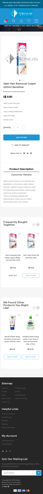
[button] (19, 80)
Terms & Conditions (8, 414)
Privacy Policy (6, 417)
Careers (4, 391)
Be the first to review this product (14, 91)
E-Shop (17, 391)
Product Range (20, 388)
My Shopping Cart (8, 440)
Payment (5, 420)
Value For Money (21, 398)
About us (5, 388)
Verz (6, 486)
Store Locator (6, 398)
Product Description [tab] (21, 169)
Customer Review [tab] (21, 174)
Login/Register (7, 444)
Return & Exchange (8, 427)
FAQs (3, 395)
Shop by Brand (20, 395)
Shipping (5, 424)
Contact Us (5, 402)
